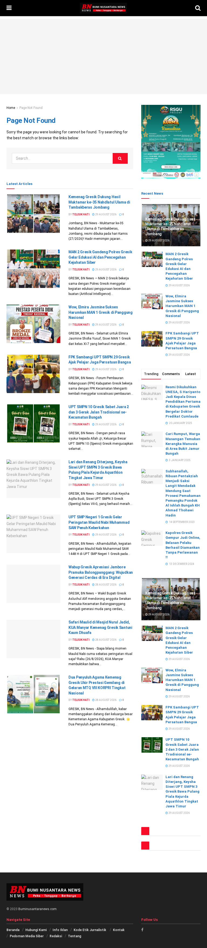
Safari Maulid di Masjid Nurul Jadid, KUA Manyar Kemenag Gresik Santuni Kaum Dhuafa (100, 627)
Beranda (12, 930)
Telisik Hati (80, 214)
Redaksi (56, 936)
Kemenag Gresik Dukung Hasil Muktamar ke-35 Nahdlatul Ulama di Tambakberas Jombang (99, 202)
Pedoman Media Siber (27, 936)
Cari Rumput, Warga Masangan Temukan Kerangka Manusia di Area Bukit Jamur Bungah (182, 443)
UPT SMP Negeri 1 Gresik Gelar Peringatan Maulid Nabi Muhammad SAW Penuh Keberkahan (98, 522)
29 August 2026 (105, 214)
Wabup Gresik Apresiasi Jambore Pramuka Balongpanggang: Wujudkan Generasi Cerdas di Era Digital (100, 572)
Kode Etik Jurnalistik (90, 930)
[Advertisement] (103, 56)
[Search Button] (120, 158)
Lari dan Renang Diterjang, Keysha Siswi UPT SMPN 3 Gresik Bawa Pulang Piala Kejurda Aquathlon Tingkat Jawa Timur (182, 791)
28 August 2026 (105, 584)
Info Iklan (60, 930)
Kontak (119, 930)
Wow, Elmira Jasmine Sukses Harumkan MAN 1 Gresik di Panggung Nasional (100, 312)
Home (10, 108)
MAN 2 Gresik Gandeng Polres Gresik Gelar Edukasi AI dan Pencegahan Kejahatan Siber (100, 257)
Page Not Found (31, 108)
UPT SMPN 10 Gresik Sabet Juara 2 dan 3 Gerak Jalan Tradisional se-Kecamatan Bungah (98, 412)
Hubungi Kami (36, 930)
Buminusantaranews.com (37, 909)
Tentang (74, 936)
